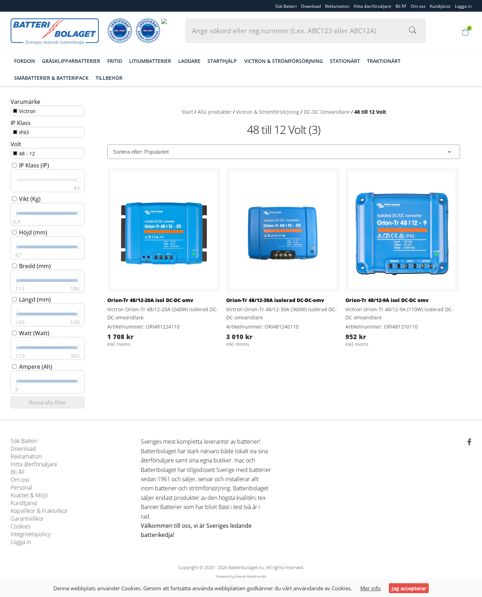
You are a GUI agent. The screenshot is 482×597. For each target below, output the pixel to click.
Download (311, 6)
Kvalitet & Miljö (29, 495)
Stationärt (345, 61)
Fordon (24, 61)
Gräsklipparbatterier (71, 61)
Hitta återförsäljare (372, 6)
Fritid (114, 61)
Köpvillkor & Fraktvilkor (39, 511)
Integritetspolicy (30, 534)
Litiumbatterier (150, 61)
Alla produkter (214, 111)
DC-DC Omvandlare (327, 111)
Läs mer (201, 280)
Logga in (21, 542)
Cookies (20, 526)
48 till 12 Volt (370, 111)
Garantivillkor (27, 518)
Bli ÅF (401, 6)
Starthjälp (222, 61)
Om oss (418, 6)
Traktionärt (383, 61)
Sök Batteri (286, 6)
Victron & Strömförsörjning (283, 61)
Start (187, 111)
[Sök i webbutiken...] (409, 30)
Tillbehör (109, 78)
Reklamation (337, 6)
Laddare (189, 61)
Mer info (370, 588)
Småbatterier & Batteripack (51, 78)
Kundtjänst (440, 6)
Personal (21, 487)
